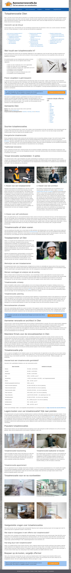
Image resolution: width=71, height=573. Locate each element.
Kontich (51, 119)
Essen (51, 116)
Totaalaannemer (34, 34)
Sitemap (32, 571)
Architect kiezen (12, 41)
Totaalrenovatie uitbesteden (35, 33)
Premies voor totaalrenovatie (36, 46)
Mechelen (52, 106)
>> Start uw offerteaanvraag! (55, 315)
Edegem (51, 122)
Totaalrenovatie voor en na (56, 40)
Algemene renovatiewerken (16, 9)
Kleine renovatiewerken (30, 9)
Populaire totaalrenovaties (55, 33)
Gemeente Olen (15, 110)
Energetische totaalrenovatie (15, 36)
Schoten (51, 109)
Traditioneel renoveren (14, 37)
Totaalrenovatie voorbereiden (13, 39)
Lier (50, 107)
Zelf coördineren (12, 43)
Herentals (29, 111)
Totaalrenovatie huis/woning (57, 34)
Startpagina (6, 9)
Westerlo (38, 111)
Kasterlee (24, 111)
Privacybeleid (51, 571)
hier (53, 416)
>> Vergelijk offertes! (53, 563)
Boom (51, 120)
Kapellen (52, 113)
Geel (33, 111)
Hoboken (52, 117)
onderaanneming (33, 231)
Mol (50, 103)
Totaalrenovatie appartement (57, 39)
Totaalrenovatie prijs (33, 41)
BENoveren (6, 141)
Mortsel (51, 110)
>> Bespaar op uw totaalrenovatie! (56, 92)
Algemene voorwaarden (43, 571)
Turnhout (52, 112)
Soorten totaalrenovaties (12, 34)
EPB (29, 289)
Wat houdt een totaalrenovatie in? (14, 33)
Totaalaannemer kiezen (14, 40)
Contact (35, 571)
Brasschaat (52, 115)
